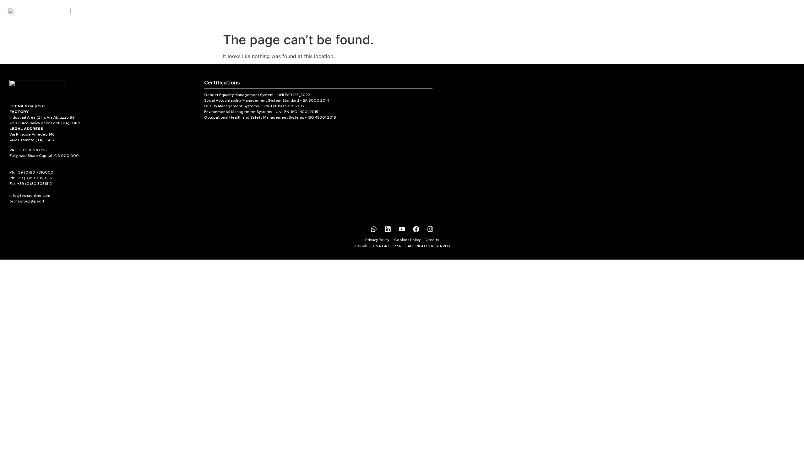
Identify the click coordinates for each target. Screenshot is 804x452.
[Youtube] (402, 229)
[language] (772, 9)
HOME (345, 14)
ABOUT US (421, 14)
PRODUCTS (380, 14)
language (772, 17)
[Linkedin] (388, 229)
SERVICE (457, 14)
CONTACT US (497, 14)
